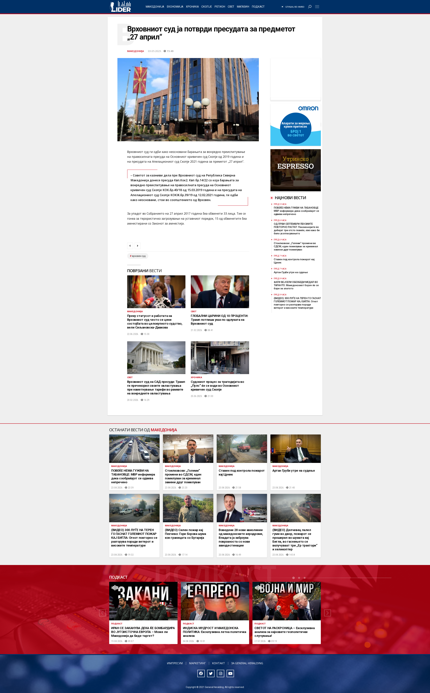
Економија (175, 6)
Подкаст (258, 6)
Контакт (218, 663)
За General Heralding (247, 663)
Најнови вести (290, 197)
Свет (231, 6)
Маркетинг (197, 663)
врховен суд (139, 256)
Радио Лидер (120, 6)
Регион (219, 6)
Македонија (155, 6)
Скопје (206, 6)
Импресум (175, 663)
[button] (102, 613)
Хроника (192, 6)
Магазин (243, 6)
